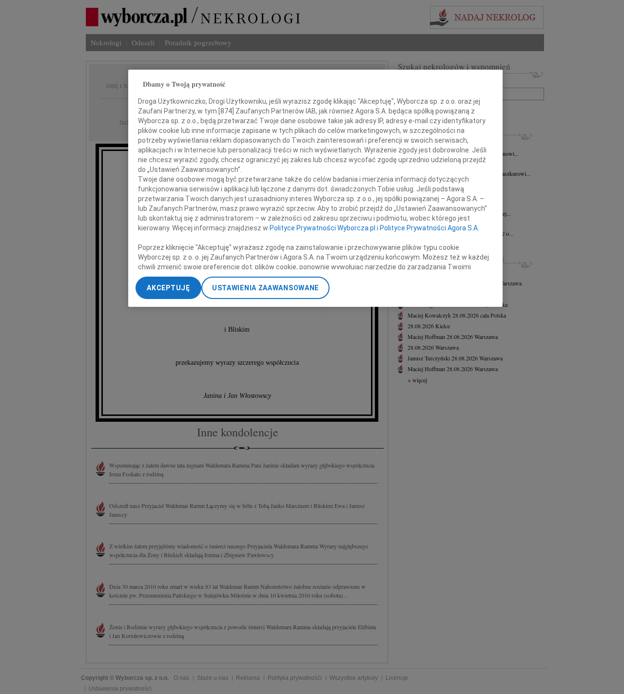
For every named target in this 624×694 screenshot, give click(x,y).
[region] (315, 188)
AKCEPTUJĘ (168, 288)
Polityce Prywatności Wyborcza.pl (322, 227)
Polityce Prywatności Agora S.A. (429, 227)
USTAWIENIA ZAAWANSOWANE (265, 288)
